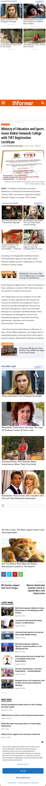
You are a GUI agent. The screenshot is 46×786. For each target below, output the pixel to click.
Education (10, 120)
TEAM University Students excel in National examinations (22, 715)
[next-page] (5, 693)
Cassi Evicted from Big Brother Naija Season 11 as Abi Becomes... (28, 621)
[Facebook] (3, 574)
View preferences (23, 778)
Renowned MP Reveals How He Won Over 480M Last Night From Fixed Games (31, 350)
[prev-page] (2, 693)
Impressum (35, 783)
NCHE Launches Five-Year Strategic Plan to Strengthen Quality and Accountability (29, 658)
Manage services (23, 764)
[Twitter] (9, 574)
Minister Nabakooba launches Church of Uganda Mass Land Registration (36, 589)
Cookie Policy (12, 783)
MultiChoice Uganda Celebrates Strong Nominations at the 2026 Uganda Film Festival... (29, 610)
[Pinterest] (15, 574)
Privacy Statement (24, 783)
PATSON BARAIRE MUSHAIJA (13, 146)
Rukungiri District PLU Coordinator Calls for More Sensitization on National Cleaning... (30, 682)
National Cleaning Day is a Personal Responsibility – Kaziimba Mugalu (28, 670)
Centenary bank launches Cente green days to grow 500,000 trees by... (29, 633)
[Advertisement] (23, 75)
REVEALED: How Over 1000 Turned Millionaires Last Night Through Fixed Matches (32, 276)
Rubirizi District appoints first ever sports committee (20, 734)
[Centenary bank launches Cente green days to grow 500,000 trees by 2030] (7, 635)
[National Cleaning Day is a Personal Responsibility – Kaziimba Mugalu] (7, 672)
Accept (23, 771)
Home (3, 120)
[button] (42, 742)
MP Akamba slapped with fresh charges (10, 586)
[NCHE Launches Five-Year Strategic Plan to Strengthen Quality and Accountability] (7, 659)
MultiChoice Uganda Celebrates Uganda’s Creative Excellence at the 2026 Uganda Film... (28, 646)
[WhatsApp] (20, 574)
